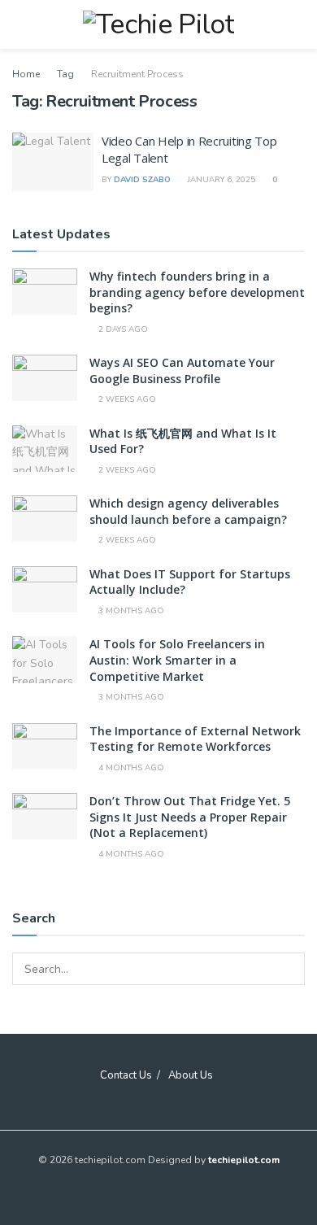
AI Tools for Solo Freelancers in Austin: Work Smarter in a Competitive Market (177, 659)
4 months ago (130, 768)
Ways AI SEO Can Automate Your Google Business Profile (182, 370)
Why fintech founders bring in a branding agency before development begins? (197, 292)
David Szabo (142, 179)
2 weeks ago (126, 399)
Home (26, 74)
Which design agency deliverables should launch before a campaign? (188, 511)
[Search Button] (288, 969)
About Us (190, 1075)
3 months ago (130, 611)
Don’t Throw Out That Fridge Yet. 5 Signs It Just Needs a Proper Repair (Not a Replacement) (189, 816)
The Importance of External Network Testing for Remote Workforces (195, 739)
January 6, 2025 (220, 179)
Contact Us (126, 1075)
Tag (65, 74)
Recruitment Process (137, 74)
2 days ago (122, 329)
